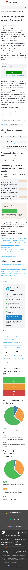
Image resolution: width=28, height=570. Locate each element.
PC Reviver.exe (20, 347)
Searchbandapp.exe (5, 269)
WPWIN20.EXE (6, 345)
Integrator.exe (21, 264)
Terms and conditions (17, 551)
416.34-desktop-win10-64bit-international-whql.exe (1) (12, 254)
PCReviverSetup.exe (5, 275)
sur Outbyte (6, 75)
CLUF (16, 75)
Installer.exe (10, 266)
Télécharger (14, 72)
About (24, 551)
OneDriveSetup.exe (5, 278)
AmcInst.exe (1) (16, 256)
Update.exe (23, 269)
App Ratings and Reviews (19, 539)
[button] (14, 7)
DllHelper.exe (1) (23, 249)
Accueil (2, 11)
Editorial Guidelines (16, 552)
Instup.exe (23, 273)
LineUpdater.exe (6, 347)
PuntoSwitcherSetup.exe (6, 273)
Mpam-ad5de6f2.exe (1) (6, 251)
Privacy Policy (9, 551)
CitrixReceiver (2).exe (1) (6, 247)
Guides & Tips (4, 544)
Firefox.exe (14, 264)
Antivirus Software (5, 541)
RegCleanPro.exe (14, 278)
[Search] (26, 8)
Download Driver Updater (6, 542)
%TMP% (3, 124)
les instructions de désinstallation (11, 75)
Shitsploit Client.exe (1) (18, 240)
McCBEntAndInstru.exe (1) (6, 256)
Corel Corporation (12, 143)
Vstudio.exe (12, 336)
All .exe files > (4, 281)
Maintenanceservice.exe (6, 264)
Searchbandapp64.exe (15, 269)
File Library (16, 542)
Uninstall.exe (19, 345)
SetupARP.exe (6, 336)
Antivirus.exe (16, 266)
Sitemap (3, 551)
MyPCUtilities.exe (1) (21, 238)
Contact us (9, 552)
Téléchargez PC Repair (13, 316)
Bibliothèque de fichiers (11, 11)
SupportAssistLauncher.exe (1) (7, 245)
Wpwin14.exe (17, 342)
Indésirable (14, 388)
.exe (16, 117)
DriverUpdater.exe (16, 273)
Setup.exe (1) (18, 245)
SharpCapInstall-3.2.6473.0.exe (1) (8, 238)
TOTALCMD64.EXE (18, 271)
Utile (14, 381)
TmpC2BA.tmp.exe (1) (20, 242)
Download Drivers (18, 544)
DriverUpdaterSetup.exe (8, 342)
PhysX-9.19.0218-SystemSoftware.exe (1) (10, 249)
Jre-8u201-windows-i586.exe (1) (8, 242)
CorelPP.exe (13, 345)
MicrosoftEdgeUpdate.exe (16, 275)
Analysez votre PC (9, 211)
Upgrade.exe (14, 347)
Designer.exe (19, 336)
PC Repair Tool (4, 539)
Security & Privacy (18, 541)
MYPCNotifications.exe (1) (6, 240)
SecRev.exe (11, 339)
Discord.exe (3, 271)
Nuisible (14, 394)
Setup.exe (22, 266)
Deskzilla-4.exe (10, 271)
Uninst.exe (16, 333)
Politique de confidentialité (20, 75)
